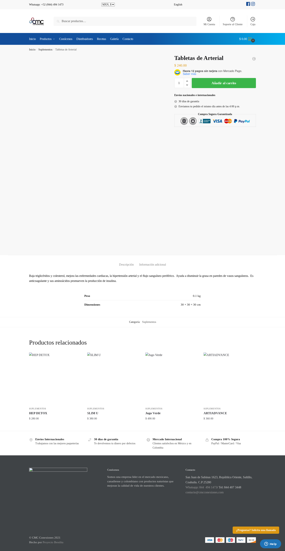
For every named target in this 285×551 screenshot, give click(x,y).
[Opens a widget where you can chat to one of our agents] (270, 544)
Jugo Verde (153, 413)
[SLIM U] (113, 379)
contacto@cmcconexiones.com (205, 492)
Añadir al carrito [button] (55, 426)
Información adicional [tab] (152, 264)
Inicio (32, 49)
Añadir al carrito (224, 83)
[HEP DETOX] (55, 379)
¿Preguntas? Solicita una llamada (256, 530)
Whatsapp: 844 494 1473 (201, 487)
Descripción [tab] (126, 264)
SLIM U (92, 413)
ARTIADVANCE (215, 413)
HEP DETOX (38, 413)
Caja (252, 24)
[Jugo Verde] (171, 379)
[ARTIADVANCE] (230, 379)
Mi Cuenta (209, 24)
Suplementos (45, 49)
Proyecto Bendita (53, 542)
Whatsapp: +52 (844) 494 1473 (46, 4)
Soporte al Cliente (233, 24)
